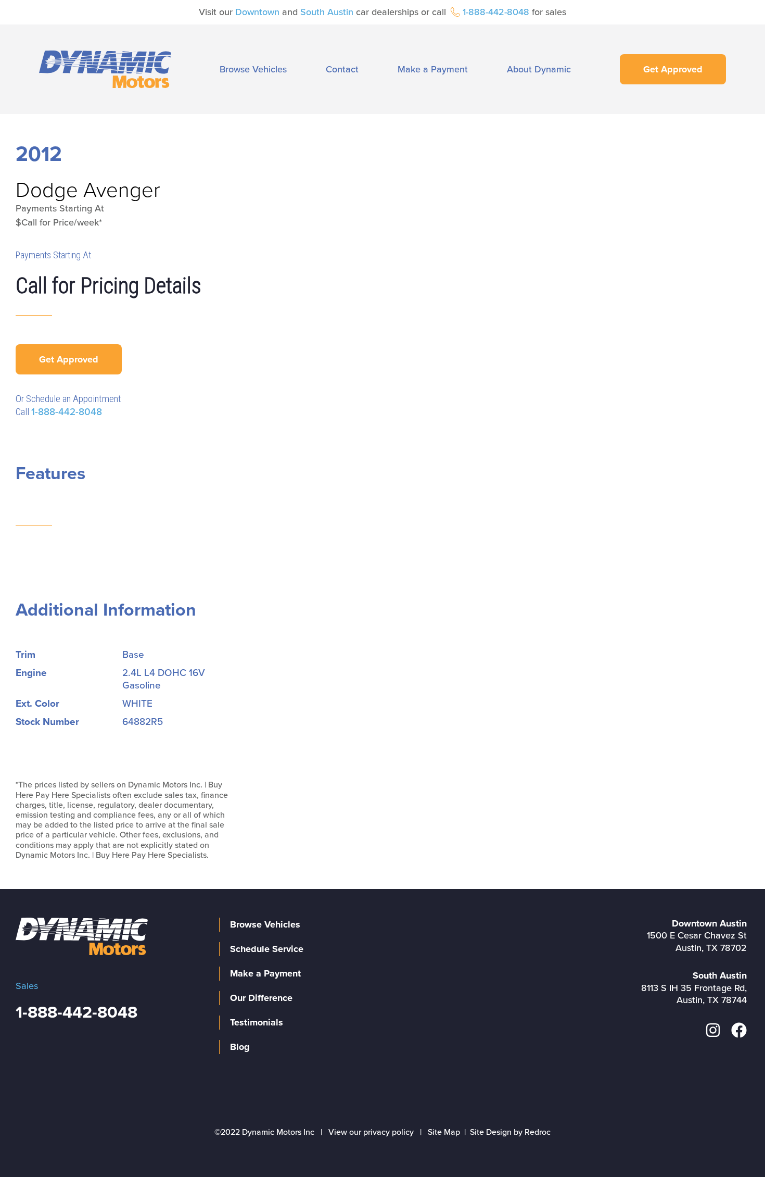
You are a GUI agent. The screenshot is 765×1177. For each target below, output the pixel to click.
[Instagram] (713, 1030)
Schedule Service (266, 949)
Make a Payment (433, 69)
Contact (342, 69)
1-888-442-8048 (496, 12)
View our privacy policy (371, 1132)
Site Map (444, 1132)
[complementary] (734, 1146)
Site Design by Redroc (510, 1132)
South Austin (326, 12)
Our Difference (261, 998)
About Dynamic (539, 69)
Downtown (257, 12)
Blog (240, 1047)
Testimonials (256, 1022)
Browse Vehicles (253, 69)
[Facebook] (739, 1030)
